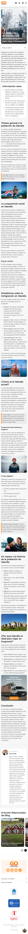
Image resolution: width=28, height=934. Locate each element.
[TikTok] (20, 870)
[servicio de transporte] (16, 3)
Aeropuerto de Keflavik (7, 879)
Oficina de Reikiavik (6, 882)
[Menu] (26, 3)
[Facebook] (12, 870)
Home (2, 7)
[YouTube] (16, 870)
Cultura (6, 7)
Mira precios (14, 698)
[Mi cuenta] (19, 3)
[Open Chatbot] (25, 931)
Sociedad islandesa (13, 7)
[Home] (3, 3)
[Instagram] (8, 870)
